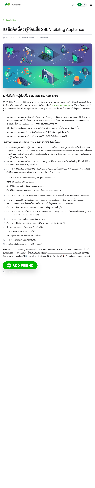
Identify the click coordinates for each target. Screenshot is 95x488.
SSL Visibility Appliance (62, 105)
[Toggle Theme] (73, 5)
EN (84, 4)
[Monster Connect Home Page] (13, 4)
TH (79, 4)
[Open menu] (91, 4)
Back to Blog (11, 20)
